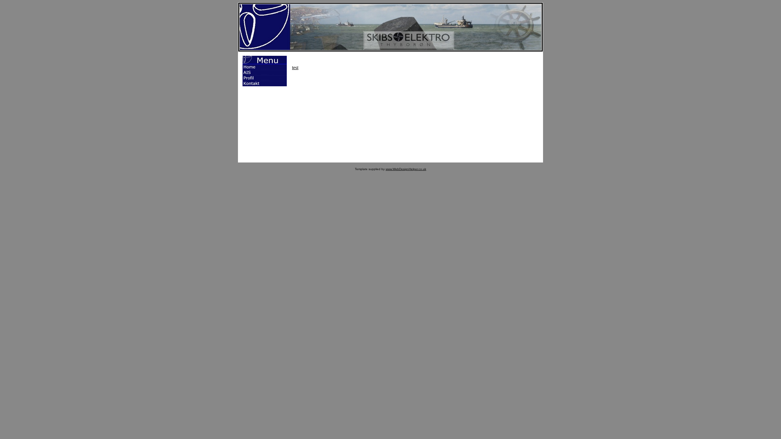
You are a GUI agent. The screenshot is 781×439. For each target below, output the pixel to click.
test (295, 67)
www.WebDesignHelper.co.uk (406, 169)
